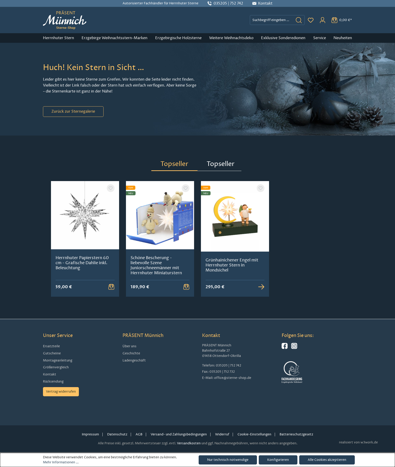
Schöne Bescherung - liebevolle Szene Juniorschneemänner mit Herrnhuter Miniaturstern (156, 265)
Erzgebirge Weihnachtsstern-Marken (114, 38)
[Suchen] (299, 20)
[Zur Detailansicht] (261, 286)
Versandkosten (189, 443)
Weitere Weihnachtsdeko (231, 38)
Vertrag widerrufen (61, 392)
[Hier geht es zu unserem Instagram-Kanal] (294, 348)
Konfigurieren (278, 460)
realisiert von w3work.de (358, 442)
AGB (139, 434)
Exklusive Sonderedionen (283, 38)
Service (319, 38)
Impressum (90, 434)
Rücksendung (53, 381)
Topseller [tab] (174, 164)
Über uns (129, 346)
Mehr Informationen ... (61, 462)
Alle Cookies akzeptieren (327, 460)
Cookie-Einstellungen (254, 434)
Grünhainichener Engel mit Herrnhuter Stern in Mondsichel (232, 265)
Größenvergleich (56, 367)
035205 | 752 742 (228, 3)
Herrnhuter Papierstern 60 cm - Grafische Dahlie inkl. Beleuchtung (82, 262)
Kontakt (49, 374)
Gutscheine (52, 353)
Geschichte (131, 353)
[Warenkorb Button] (111, 286)
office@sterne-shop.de (232, 378)
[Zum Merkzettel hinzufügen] (111, 188)
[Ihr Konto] (322, 20)
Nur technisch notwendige (227, 460)
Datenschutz (117, 434)
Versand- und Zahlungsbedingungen (179, 434)
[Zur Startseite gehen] (64, 20)
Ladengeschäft (134, 360)
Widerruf (222, 434)
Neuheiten (343, 38)
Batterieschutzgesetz (296, 434)
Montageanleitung (57, 360)
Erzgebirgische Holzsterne (178, 38)
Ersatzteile (51, 346)
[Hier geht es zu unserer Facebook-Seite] (285, 348)
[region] (197, 239)
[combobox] (271, 20)
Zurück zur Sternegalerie (73, 111)
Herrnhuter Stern (58, 38)
